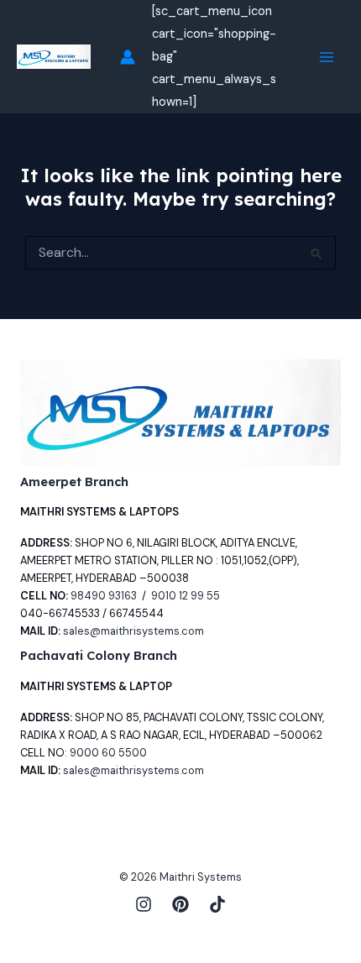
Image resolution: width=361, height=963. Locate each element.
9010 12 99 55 (185, 596)
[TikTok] (217, 904)
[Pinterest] (180, 904)
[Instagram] (143, 904)
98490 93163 (104, 596)
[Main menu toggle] (326, 57)
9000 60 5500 (108, 753)
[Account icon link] (127, 57)
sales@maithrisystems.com (133, 631)
